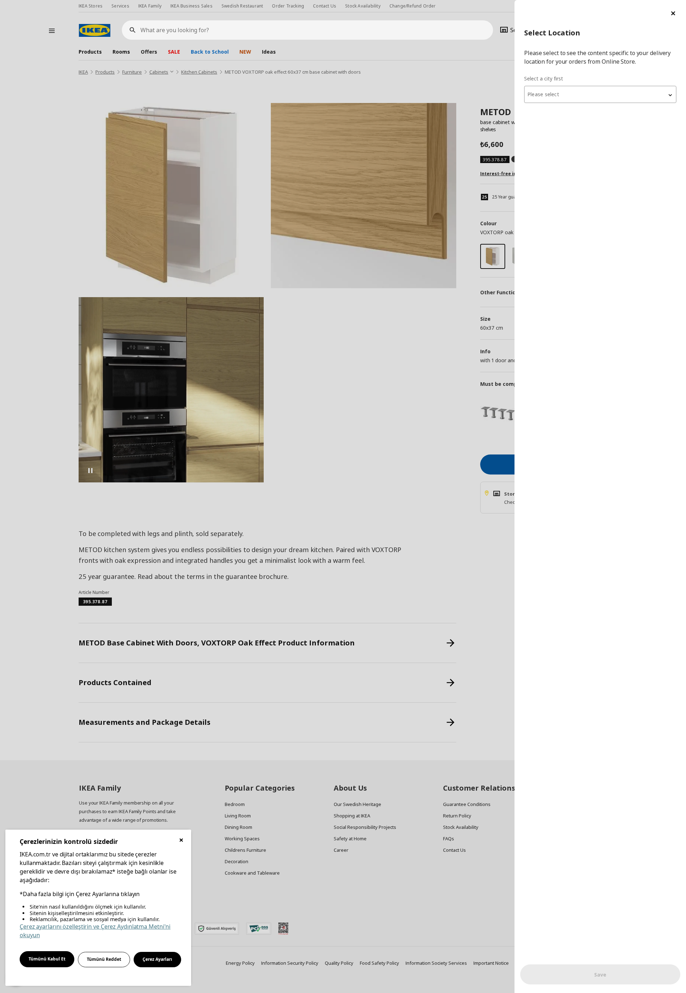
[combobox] (600, 94)
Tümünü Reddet (104, 959)
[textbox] (600, 94)
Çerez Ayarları (157, 959)
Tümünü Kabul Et (47, 959)
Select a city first (543, 78)
